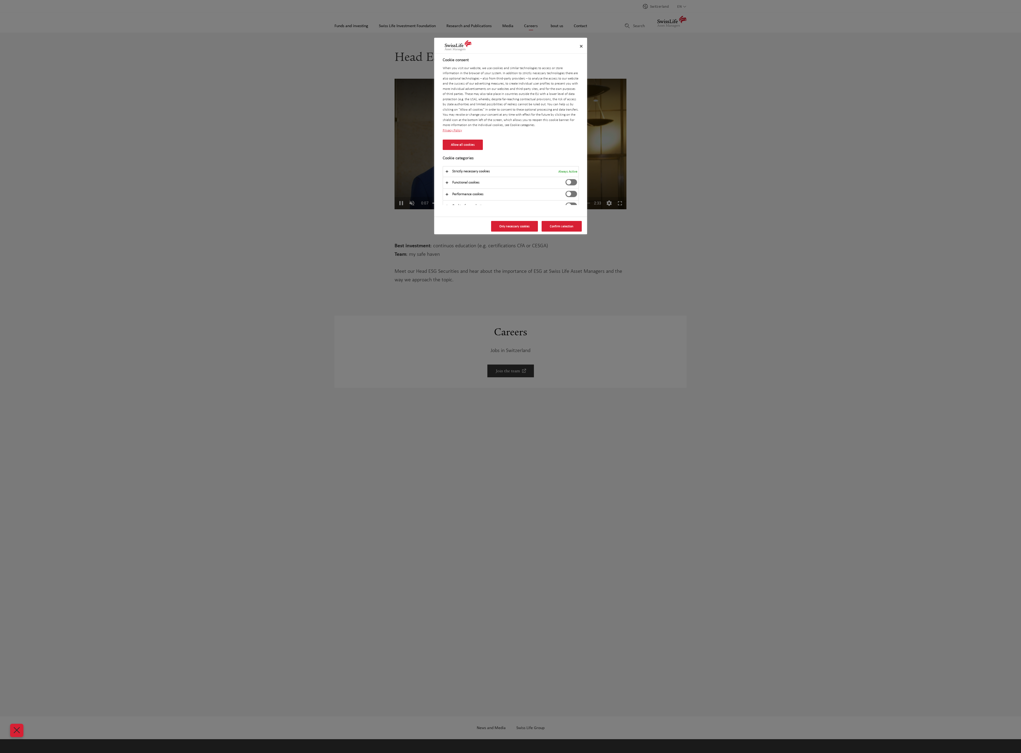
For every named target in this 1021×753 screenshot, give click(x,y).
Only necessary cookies (514, 226)
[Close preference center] (581, 46)
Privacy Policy (452, 130)
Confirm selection (561, 226)
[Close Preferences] (16, 730)
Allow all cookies (463, 145)
